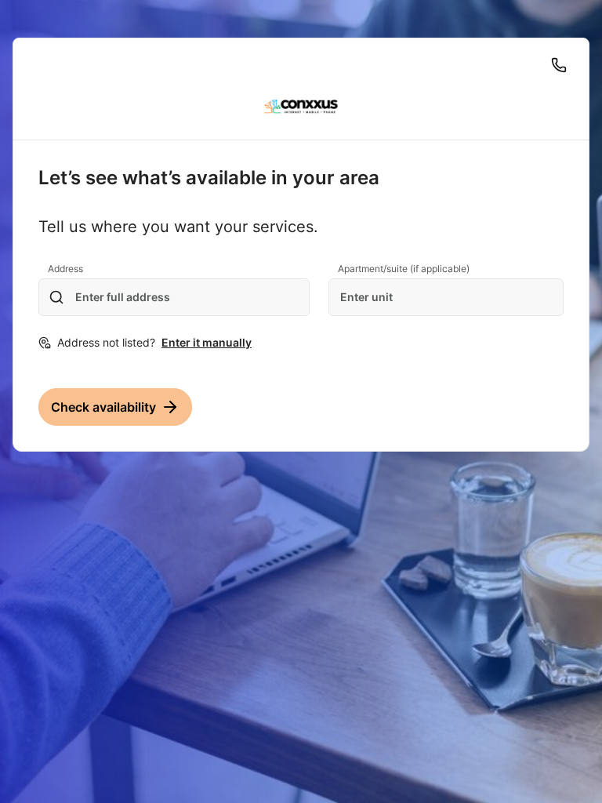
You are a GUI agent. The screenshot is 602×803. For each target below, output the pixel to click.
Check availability (103, 407)
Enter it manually (206, 342)
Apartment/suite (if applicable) (404, 268)
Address (65, 268)
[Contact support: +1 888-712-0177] (559, 65)
